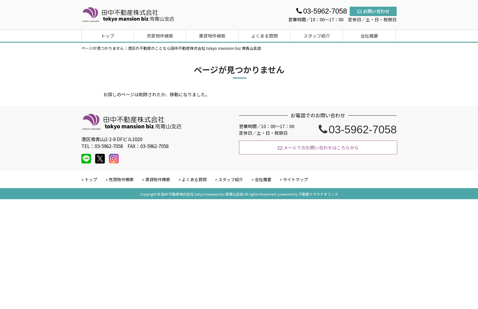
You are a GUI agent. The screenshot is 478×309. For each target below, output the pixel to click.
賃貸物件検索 (212, 35)
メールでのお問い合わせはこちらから (321, 147)
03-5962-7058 (363, 129)
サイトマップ (295, 179)
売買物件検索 (160, 35)
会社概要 (369, 35)
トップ (107, 35)
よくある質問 (264, 35)
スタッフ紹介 (316, 35)
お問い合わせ (376, 11)
